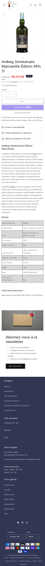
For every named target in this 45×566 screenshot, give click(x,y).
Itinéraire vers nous (10, 462)
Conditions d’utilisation (11, 561)
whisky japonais (9, 504)
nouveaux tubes (9, 485)
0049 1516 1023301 (10, 433)
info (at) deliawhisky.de (12, 440)
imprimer (7, 386)
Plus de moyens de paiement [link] (23, 112)
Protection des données (11, 401)
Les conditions (8, 391)
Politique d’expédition (25, 561)
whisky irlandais (9, 499)
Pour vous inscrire (15, 366)
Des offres (7, 490)
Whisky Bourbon (9, 509)
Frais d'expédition (13, 81)
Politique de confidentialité (34, 557)
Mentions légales (37, 561)
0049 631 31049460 (10, 426)
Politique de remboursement (17, 557)
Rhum (6, 514)
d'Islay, (35, 154)
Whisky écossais (9, 494)
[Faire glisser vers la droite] (27, 57)
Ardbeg (12, 187)
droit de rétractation (10, 396)
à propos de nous (9, 410)
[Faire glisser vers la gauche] (18, 57)
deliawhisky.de (15, 555)
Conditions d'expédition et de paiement (16, 405)
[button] (4, 5)
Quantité (4, 89)
